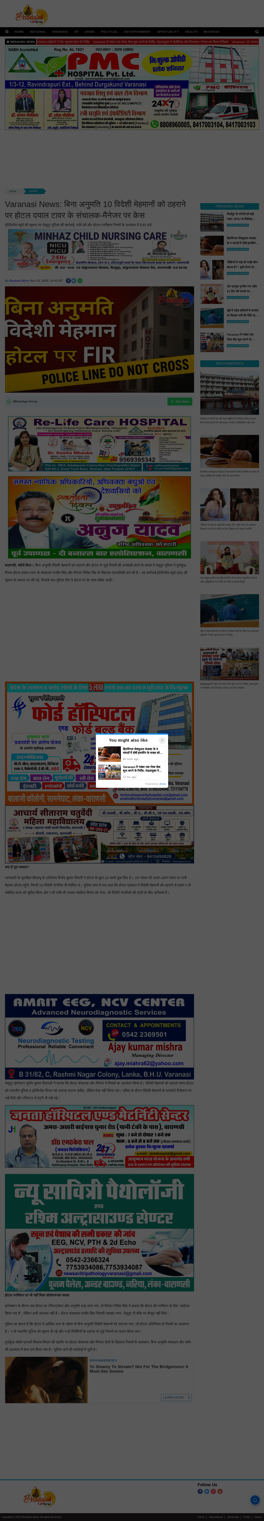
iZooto (162, 784)
